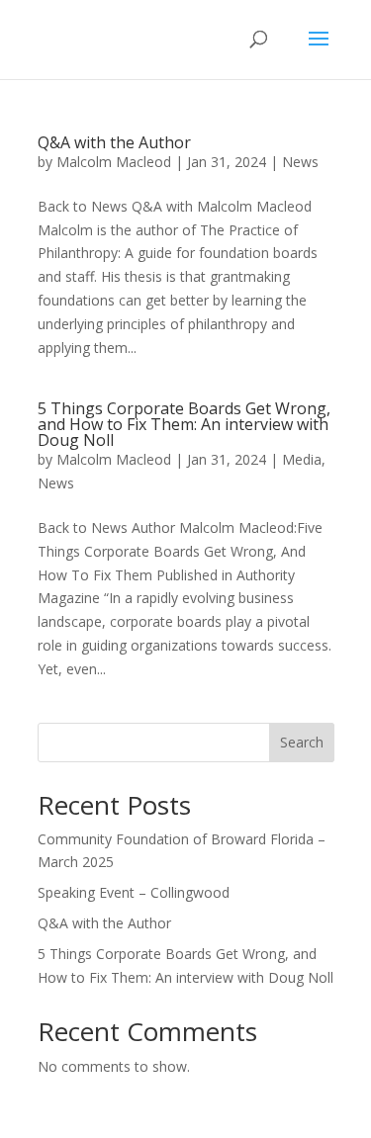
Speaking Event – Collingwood (134, 892)
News (300, 161)
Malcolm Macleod (113, 161)
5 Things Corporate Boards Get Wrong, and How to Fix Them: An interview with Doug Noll (184, 424)
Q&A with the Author (114, 142)
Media (302, 459)
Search (302, 742)
